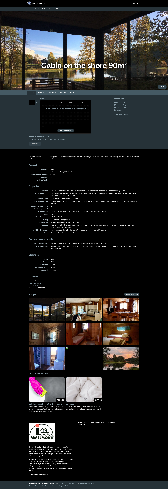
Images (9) (53, 92)
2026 (60, 103)
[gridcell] (43, 109)
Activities (81, 425)
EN (137, 3)
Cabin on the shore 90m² (51, 9)
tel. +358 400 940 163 (69, 484)
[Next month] (88, 102)
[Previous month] (43, 102)
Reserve (31, 92)
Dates (42, 98)
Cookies (67, 486)
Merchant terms (122, 114)
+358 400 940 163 (35, 286)
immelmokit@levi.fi (35, 283)
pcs (37, 102)
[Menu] (164, 3)
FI (134, 3)
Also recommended (67, 92)
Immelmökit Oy (34, 9)
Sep (70, 103)
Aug (50, 103)
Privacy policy (57, 486)
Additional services (97, 422)
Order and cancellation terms (39, 486)
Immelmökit (82, 422)
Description (42, 92)
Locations (111, 422)
